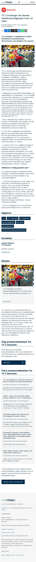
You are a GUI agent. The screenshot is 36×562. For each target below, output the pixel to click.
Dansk (3, 555)
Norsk (13, 555)
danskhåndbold (7, 226)
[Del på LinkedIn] (9, 30)
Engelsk (8, 555)
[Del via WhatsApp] (22, 30)
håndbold (20, 222)
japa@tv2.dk (5, 252)
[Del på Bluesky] (19, 30)
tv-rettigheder (25, 218)
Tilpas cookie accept (8, 532)
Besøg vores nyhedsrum (13, 482)
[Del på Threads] (15, 30)
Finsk (22, 555)
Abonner (6, 362)
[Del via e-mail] (25, 30)
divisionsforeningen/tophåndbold (14, 230)
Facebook (10, 529)
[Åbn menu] (19, 2)
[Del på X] (12, 30)
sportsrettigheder (8, 222)
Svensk (18, 555)
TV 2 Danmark (22, 24)
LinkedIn (4, 529)
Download (7, 301)
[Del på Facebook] (5, 30)
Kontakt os (4, 508)
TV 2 (3, 218)
